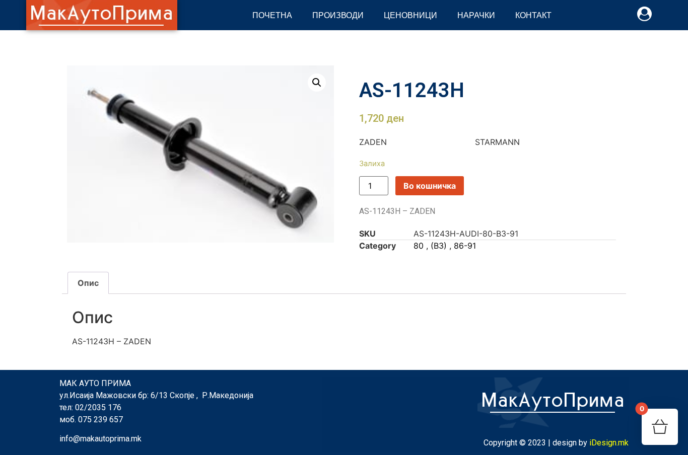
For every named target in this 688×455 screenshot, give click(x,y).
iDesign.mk (609, 442)
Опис (88, 283)
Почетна (272, 15)
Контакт (533, 15)
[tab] (88, 283)
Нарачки (476, 15)
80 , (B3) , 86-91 (445, 246)
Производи (338, 15)
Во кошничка (429, 186)
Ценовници (410, 15)
